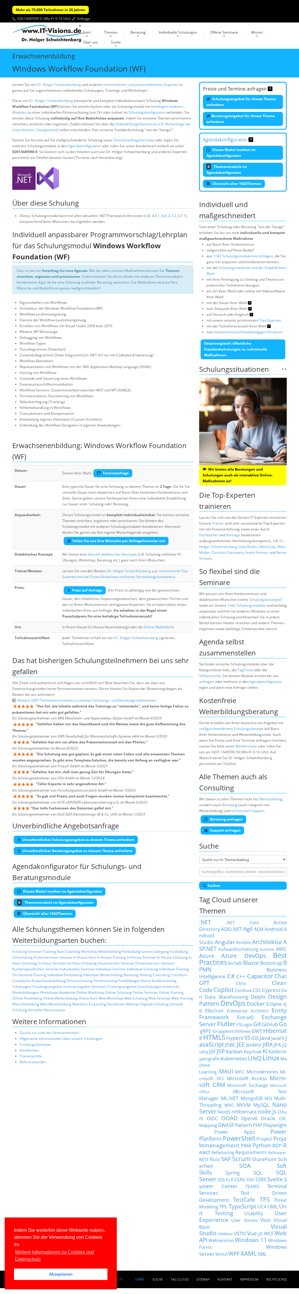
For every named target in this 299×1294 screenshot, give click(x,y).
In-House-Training (111, 957)
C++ (240, 976)
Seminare (99, 986)
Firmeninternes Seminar (155, 963)
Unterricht (171, 986)
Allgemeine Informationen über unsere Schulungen (61, 1038)
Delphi (258, 996)
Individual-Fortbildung (64, 974)
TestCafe (244, 1199)
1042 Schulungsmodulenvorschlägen (243, 256)
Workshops (49, 992)
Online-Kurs (88, 998)
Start (87, 32)
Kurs (60, 951)
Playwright (275, 1124)
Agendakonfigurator (84, 145)
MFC (239, 1072)
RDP (277, 1145)
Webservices (221, 1240)
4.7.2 (172, 215)
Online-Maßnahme (159, 627)
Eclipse (274, 1003)
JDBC (230, 1045)
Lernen (147, 951)
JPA (277, 1045)
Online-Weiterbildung (60, 998)
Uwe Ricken (248, 546)
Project (264, 1139)
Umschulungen (149, 986)
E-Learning (97, 1004)
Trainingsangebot (122, 986)
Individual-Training (174, 969)
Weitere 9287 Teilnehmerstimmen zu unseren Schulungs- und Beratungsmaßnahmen (86, 700)
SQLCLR (225, 1179)
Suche (116, 42)
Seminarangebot (76, 986)
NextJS (224, 1112)
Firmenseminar (46, 957)
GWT (256, 1030)
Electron (214, 1010)
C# (231, 976)
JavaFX (277, 1038)
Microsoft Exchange (247, 1085)
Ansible (243, 942)
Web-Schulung (135, 998)
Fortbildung (131, 951)
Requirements (251, 1152)
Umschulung (22, 957)
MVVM (244, 1105)
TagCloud (245, 669)
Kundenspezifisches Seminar (35, 969)
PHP (257, 1125)
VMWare (225, 1233)
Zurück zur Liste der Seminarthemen (49, 1032)
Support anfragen (225, 830)
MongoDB (252, 1098)
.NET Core (242, 922)
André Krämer (256, 552)
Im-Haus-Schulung (82, 963)
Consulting (161, 974)
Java (265, 1037)
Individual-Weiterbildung (103, 974)
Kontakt (225, 1279)
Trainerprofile (31, 1056)
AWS (281, 949)
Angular (225, 942)
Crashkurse (21, 980)
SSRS (260, 1179)
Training (49, 951)
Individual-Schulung (142, 969)
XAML (249, 1253)
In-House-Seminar (141, 957)
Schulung (19, 951)
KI (265, 1051)
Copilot (223, 989)
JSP (221, 1051)
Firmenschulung (80, 980)
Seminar (35, 951)
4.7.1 (182, 215)
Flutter (226, 1023)
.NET (205, 922)
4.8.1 (156, 215)
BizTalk (235, 963)
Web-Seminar (159, 998)
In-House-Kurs (84, 957)
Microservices (262, 1071)
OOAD (229, 1118)
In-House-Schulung (172, 957)
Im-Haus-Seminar (52, 963)
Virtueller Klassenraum (46, 1009)
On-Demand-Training (29, 974)
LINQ (255, 1058)
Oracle (268, 1118)
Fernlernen (116, 1004)
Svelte (275, 1179)
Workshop (89, 951)
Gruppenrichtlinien (232, 1031)
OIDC (212, 1118)
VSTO (240, 1233)
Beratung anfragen (226, 819)
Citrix (241, 983)
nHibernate (244, 1112)
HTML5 (214, 1037)
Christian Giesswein (227, 552)
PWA (246, 1145)
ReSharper (277, 1152)
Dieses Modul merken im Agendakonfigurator (230, 152)
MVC (229, 1105)
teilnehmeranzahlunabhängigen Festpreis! (248, 331)
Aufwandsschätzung (238, 949)
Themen (110, 32)
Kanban (234, 1051)
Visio (265, 1219)
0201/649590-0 (29, 18)
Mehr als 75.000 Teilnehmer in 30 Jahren (50, 9)
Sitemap (203, 1279)
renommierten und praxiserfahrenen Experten (141, 84)
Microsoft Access (247, 1078)
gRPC (205, 1031)
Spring (232, 1173)
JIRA (268, 1044)
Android (274, 928)
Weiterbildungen (25, 992)
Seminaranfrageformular (134, 140)
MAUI (226, 1071)
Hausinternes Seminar (116, 963)
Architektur (267, 942)
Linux (271, 1057)
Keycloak (253, 1051)
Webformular (246, 746)
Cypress (271, 989)
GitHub (270, 1024)
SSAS (239, 1179)
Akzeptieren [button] (61, 1274)
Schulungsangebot (47, 986)
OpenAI (249, 1118)
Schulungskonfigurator (146, 112)
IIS (247, 1037)
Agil (248, 928)
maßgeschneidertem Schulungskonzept (231, 728)
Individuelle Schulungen (178, 32)
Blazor (251, 962)
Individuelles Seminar (77, 969)
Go (283, 1024)
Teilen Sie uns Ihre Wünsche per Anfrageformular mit (118, 540)
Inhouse (65, 957)
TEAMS (252, 1186)
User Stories (244, 1220)
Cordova (243, 990)
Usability (253, 1213)
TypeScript (242, 1206)
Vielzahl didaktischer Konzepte (112, 554)
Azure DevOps (243, 956)
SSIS (250, 1179)
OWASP (226, 1125)
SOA (245, 1166)
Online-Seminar (145, 992)
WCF (269, 1233)
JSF (212, 1051)
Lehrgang (161, 951)
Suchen (214, 885)
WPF (234, 1253)
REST (204, 1159)
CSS (257, 990)
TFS (265, 1199)
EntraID (245, 1017)
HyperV (235, 1037)
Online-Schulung (118, 992)
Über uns (90, 42)
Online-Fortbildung (27, 998)
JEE (241, 1044)
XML (262, 1254)
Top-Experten (270, 320)
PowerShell (239, 1138)
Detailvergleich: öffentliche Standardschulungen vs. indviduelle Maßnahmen (235, 349)
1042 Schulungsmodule (246, 605)
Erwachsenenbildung (49, 980)
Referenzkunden (33, 1061)
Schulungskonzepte (35, 1044)
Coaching (72, 951)
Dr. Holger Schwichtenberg (59, 84)
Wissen (257, 32)
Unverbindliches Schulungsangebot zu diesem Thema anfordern (78, 839)
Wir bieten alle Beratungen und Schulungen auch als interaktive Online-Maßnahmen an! (238, 475)
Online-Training (171, 992)
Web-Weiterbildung (55, 1004)
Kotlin (275, 1051)
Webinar (133, 1004)
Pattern (243, 1124)
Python (262, 1145)
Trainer (218, 523)
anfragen (206, 681)
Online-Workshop (90, 992)
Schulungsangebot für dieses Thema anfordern (241, 101)
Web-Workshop (110, 998)
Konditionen (29, 1050)
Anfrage (83, 18)
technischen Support (247, 810)
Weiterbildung (109, 951)
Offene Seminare (224, 32)
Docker (256, 1003)
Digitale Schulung (154, 1004)
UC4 (261, 1206)
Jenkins (254, 1045)
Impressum (249, 1279)
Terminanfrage (115, 473)
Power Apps (234, 1132)
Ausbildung (179, 951)
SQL (258, 1172)
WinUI (221, 1254)
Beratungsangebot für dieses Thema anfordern (240, 118)
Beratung (138, 32)
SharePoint (264, 1159)
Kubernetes (233, 1058)
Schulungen (21, 986)
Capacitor (260, 976)
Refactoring (222, 1152)
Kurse (146, 980)
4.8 (163, 215)
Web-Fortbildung (25, 1004)
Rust (215, 1159)
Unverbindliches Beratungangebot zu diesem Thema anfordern (77, 850)
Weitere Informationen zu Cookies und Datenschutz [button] (54, 1256)
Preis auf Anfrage (87, 590)
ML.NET (229, 1098)
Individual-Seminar (110, 969)
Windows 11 (251, 1239)
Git (257, 1024)
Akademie (67, 992)
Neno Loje (267, 546)
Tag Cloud (180, 1279)
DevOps (232, 1003)
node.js (267, 1111)
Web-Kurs (80, 1004)
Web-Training (182, 998)
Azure (206, 955)
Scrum (241, 1158)
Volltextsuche (210, 675)
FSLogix (244, 1024)
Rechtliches (276, 1279)
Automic (267, 949)
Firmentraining (105, 980)
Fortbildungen (129, 980)
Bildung (146, 974)
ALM (258, 929)
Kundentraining (164, 980)
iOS (255, 1037)
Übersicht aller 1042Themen (236, 183)
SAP (226, 1159)
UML (272, 1206)
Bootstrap (271, 963)
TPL (223, 1206)
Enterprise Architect (248, 1011)
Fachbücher (208, 534)
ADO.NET (231, 928)
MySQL (261, 1104)
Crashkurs (179, 974)
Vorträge (233, 534)
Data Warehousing (226, 997)
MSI (268, 1098)
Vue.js (255, 1233)
